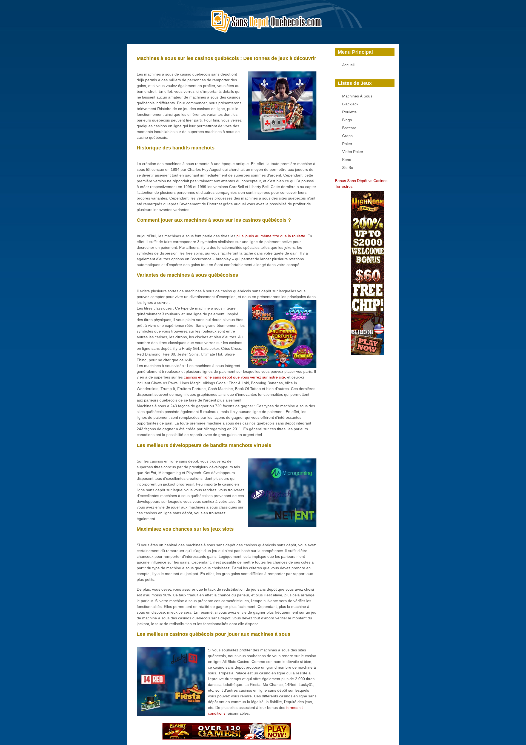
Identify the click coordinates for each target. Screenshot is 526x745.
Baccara (349, 128)
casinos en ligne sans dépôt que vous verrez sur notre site (234, 377)
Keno (346, 159)
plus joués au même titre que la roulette (270, 236)
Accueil (348, 65)
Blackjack (350, 104)
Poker (347, 144)
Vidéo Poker (352, 151)
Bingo (347, 120)
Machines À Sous (357, 96)
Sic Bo (347, 167)
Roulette (349, 112)
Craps (347, 136)
